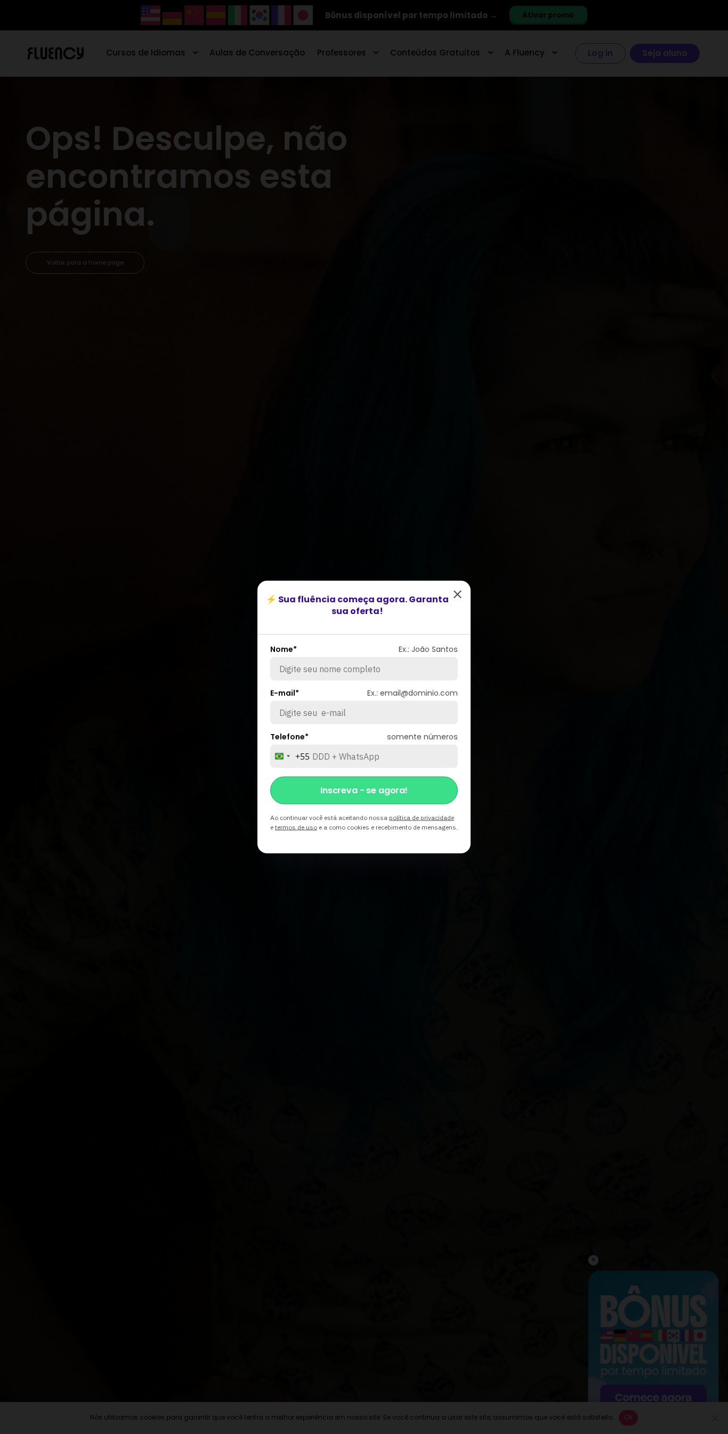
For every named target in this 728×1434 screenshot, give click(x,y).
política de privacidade (421, 818)
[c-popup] (457, 594)
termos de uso (296, 827)
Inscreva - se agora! (364, 790)
